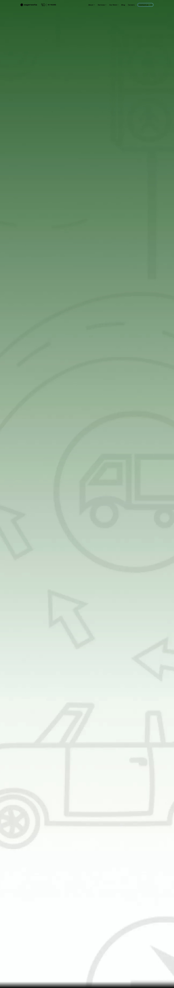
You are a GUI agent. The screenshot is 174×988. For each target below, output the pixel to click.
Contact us (143, 5)
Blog (123, 5)
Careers (131, 5)
